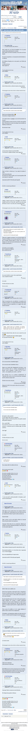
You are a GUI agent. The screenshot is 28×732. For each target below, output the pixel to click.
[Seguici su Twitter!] (26, 4)
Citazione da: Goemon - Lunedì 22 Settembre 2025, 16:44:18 (13, 574)
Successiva (11, 27)
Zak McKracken (8, 443)
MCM (6, 137)
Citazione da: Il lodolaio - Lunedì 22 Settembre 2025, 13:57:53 (13, 630)
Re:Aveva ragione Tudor (8, 81)
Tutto (9, 27)
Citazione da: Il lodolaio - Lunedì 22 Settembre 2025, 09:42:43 (13, 457)
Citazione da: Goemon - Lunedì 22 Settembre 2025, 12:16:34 (13, 227)
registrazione (14, 15)
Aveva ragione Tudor (8, 45)
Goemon (7, 157)
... (6, 27)
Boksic (6, 75)
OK (12, 729)
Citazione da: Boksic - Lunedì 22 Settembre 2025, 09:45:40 (12, 108)
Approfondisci (16, 729)
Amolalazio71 (8, 211)
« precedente (20, 26)
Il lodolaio (7, 35)
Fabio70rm (7, 346)
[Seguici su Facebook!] (24, 4)
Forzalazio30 (8, 289)
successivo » (25, 26)
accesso (6, 15)
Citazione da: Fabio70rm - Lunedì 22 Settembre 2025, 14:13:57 (13, 405)
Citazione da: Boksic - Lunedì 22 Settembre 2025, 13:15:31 (12, 324)
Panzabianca (8, 254)
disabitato (7, 649)
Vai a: (2, 716)
